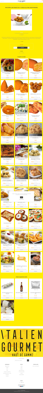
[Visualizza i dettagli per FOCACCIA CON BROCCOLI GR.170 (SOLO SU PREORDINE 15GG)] (21, 129)
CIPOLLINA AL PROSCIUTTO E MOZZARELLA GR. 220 (35, 116)
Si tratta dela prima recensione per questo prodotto (21, 33)
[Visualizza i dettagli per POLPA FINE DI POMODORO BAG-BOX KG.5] (35, 285)
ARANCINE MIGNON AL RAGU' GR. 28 (35, 94)
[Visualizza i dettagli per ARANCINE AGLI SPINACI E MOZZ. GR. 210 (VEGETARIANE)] (7, 65)
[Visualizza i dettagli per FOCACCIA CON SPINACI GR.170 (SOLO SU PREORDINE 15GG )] (35, 129)
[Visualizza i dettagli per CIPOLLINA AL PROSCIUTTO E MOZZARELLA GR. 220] (35, 108)
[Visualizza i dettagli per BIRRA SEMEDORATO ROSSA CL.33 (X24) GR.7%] (21, 285)
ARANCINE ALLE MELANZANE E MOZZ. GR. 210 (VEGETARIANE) (21, 94)
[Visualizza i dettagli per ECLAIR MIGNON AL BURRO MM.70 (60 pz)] (21, 258)
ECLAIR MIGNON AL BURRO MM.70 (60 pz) (21, 266)
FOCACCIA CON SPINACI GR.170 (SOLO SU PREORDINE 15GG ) (35, 137)
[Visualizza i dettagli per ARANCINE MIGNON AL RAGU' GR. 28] (35, 86)
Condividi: (21, 51)
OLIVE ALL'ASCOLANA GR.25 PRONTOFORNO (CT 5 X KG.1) (7, 202)
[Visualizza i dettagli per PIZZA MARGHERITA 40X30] (7, 215)
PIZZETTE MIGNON (35, 223)
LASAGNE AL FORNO (35, 180)
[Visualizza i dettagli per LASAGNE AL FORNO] (35, 172)
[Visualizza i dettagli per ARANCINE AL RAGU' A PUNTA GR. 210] (7, 86)
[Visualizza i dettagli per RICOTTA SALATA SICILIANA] (7, 306)
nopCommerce (23, 390)
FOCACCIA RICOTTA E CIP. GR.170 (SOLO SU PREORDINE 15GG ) (21, 159)
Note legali (7, 374)
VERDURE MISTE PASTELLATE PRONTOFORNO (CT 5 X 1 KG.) (7, 266)
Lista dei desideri (21, 374)
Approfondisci (21, 199)
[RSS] (23, 382)
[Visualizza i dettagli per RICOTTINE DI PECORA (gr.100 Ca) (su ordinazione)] (7, 285)
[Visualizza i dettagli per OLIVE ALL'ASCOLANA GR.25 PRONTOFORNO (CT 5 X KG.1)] (7, 194)
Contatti (7, 367)
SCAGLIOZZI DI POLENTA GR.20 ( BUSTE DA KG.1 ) (35, 245)
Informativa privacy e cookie (7, 373)
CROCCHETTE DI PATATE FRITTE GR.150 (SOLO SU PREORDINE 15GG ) (7, 137)
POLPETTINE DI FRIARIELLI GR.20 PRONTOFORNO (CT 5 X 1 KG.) (7, 245)
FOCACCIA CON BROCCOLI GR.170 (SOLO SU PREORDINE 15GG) (21, 137)
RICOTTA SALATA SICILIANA (7, 314)
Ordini (21, 367)
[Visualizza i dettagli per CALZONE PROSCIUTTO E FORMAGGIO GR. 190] (7, 108)
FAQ (7, 370)
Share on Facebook (20, 52)
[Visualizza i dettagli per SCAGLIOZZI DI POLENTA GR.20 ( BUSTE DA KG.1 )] (35, 237)
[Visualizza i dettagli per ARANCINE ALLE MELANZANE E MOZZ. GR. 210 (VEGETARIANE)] (21, 86)
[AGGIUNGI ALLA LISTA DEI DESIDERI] (28, 48)
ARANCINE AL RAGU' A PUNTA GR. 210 (7, 94)
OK (21, 197)
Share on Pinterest (22, 52)
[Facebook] (20, 382)
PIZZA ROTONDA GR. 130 (21, 223)
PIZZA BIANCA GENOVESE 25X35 (35, 201)
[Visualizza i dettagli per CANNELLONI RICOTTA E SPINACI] (21, 108)
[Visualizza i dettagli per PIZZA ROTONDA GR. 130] (21, 215)
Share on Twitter (19, 52)
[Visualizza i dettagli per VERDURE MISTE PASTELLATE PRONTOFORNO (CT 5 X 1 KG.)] (7, 258)
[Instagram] (21, 382)
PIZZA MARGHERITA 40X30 (7, 223)
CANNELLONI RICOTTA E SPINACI (21, 115)
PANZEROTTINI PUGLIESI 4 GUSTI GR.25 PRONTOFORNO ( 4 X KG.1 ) (21, 202)
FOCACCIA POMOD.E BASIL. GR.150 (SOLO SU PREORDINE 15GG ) (7, 159)
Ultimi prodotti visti (21, 370)
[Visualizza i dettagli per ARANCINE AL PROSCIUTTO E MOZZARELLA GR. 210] (21, 65)
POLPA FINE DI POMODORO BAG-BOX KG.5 (35, 293)
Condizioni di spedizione (7, 371)
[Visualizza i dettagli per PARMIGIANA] (35, 258)
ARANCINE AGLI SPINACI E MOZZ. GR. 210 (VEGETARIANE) (7, 73)
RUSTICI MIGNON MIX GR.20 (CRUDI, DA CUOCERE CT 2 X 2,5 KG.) (21, 245)
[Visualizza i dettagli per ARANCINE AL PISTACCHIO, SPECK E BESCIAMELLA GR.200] (35, 65)
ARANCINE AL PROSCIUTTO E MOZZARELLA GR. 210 (21, 73)
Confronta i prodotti (21, 371)
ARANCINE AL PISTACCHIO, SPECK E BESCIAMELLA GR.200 (35, 73)
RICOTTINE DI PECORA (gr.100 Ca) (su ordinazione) (7, 293)
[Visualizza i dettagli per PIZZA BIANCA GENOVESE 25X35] (35, 194)
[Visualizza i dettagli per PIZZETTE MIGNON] (35, 215)
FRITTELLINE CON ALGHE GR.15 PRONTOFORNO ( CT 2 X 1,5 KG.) (35, 159)
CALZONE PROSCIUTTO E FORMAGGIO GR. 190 (7, 116)
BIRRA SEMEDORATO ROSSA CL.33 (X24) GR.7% (21, 293)
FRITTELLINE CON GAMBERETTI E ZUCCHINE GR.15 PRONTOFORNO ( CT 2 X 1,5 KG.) (7, 181)
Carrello (21, 373)
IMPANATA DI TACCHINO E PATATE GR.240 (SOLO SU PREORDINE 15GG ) (21, 180)
